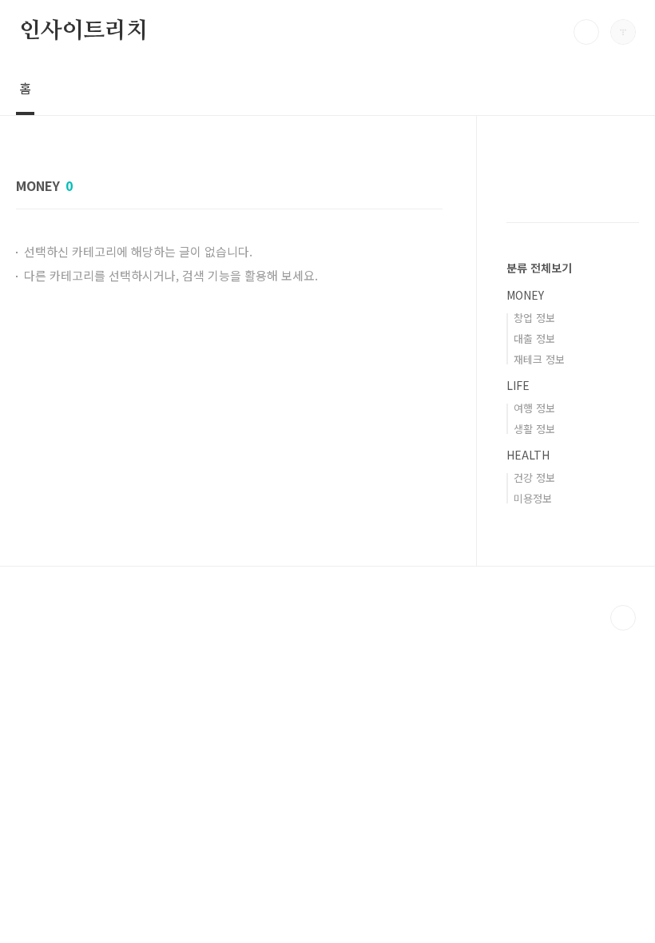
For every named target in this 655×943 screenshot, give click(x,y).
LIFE (518, 385)
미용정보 (533, 498)
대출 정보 (534, 338)
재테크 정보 (539, 359)
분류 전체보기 (539, 268)
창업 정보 (534, 317)
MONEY (525, 295)
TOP (623, 618)
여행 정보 (534, 408)
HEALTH (528, 455)
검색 (586, 32)
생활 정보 (534, 428)
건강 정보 (534, 477)
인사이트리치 (83, 31)
